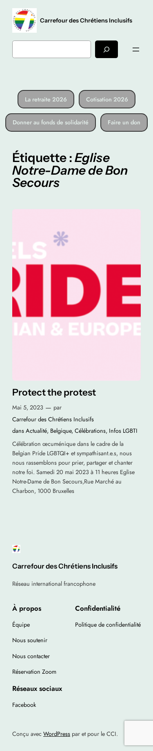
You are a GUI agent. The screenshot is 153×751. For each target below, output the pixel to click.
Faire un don (124, 122)
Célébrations (90, 431)
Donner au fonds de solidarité (51, 122)
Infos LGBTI (123, 431)
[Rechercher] (106, 49)
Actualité (36, 431)
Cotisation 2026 (107, 99)
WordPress (56, 734)
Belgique (60, 431)
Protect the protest (54, 392)
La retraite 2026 (46, 99)
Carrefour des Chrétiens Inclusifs (86, 20)
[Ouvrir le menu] (136, 49)
